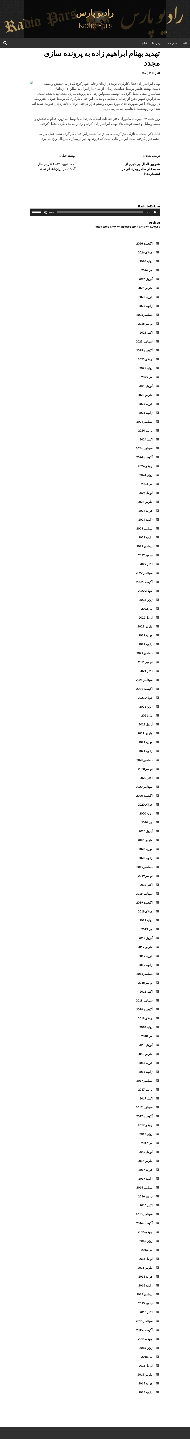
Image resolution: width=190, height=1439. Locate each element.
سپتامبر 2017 (144, 1107)
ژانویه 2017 (145, 1178)
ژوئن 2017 (146, 1134)
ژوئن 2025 (146, 368)
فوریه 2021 (145, 742)
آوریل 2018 (146, 1045)
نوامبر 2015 (145, 1303)
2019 (127, 227)
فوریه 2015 (145, 1383)
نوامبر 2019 (145, 875)
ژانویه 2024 (145, 519)
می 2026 (147, 270)
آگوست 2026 (144, 243)
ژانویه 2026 (145, 305)
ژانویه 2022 (145, 644)
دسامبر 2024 (144, 421)
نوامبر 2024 (145, 430)
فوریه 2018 (145, 1062)
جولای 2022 (145, 590)
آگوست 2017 (144, 1116)
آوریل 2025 (146, 386)
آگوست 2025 (144, 350)
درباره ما (156, 43)
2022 (106, 227)
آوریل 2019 (146, 938)
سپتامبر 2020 (144, 786)
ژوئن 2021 (146, 706)
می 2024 (147, 484)
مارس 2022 (145, 626)
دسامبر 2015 (144, 1294)
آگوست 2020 (144, 795)
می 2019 (147, 929)
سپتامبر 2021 (144, 679)
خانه (185, 43)
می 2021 (147, 715)
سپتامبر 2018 (144, 1000)
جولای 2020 (145, 804)
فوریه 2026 (145, 297)
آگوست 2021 (144, 688)
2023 (98, 227)
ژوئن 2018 (146, 1027)
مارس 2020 (145, 840)
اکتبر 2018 (146, 991)
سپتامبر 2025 (144, 341)
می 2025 (147, 377)
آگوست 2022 (144, 582)
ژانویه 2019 (145, 964)
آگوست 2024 (144, 457)
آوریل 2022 (146, 617)
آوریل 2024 (146, 492)
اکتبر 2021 (146, 671)
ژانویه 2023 (145, 537)
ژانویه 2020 (145, 858)
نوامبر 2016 (145, 1196)
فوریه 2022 (145, 635)
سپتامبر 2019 (144, 893)
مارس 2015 (145, 1374)
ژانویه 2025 (145, 412)
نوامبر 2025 (145, 323)
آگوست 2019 (144, 902)
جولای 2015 (145, 1338)
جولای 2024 (145, 466)
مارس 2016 (145, 1267)
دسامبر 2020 (144, 760)
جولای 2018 (145, 1018)
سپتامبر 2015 (144, 1321)
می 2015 (147, 1356)
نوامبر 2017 (145, 1089)
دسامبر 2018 (144, 973)
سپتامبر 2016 (144, 1214)
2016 (149, 227)
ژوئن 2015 (146, 1347)
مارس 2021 (145, 733)
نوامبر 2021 (145, 662)
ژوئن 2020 (146, 813)
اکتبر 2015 (146, 1312)
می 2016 (147, 1249)
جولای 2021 (145, 697)
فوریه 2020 (145, 849)
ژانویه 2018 (145, 1071)
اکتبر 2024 (146, 439)
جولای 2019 (145, 911)
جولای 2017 (145, 1125)
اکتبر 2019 (146, 884)
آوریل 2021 (146, 724)
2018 (135, 227)
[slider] (37, 212)
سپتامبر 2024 (144, 448)
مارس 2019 (145, 947)
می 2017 (147, 1143)
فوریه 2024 (145, 510)
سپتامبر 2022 (144, 573)
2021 (113, 227)
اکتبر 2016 (146, 1205)
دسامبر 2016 (144, 1187)
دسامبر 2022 (144, 546)
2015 (156, 227)
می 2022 (147, 608)
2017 (142, 227)
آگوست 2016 (144, 1223)
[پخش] (155, 212)
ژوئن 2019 (146, 920)
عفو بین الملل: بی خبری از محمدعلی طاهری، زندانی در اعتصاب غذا (141, 169)
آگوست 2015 (144, 1330)
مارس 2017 (145, 1160)
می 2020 (147, 822)
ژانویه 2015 (145, 1392)
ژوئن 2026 (146, 261)
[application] (95, 212)
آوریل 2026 (146, 279)
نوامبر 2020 (145, 769)
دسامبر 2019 (144, 866)
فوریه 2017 (145, 1169)
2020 (120, 227)
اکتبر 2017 (146, 1098)
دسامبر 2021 (144, 653)
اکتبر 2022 (146, 564)
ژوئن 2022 (146, 599)
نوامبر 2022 (145, 555)
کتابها (144, 43)
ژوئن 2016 (146, 1241)
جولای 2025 (145, 359)
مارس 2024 (145, 501)
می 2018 (147, 1036)
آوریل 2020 (146, 831)
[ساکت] (45, 212)
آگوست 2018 (144, 1009)
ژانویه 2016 (145, 1285)
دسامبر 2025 (144, 314)
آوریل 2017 (146, 1151)
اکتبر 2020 (146, 777)
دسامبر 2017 (144, 1080)
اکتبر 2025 (146, 332)
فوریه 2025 (145, 403)
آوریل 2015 (146, 1365)
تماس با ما (172, 43)
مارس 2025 (145, 394)
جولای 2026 (145, 252)
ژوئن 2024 (146, 475)
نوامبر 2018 (145, 982)
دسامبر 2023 (144, 528)
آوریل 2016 (146, 1258)
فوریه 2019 (145, 956)
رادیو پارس (95, 12)
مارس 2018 (145, 1054)
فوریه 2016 (145, 1276)
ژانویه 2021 (145, 751)
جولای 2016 (145, 1232)
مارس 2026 (145, 288)
